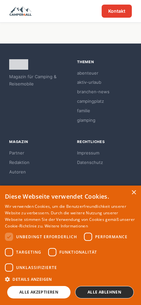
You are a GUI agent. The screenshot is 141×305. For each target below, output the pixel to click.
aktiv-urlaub (89, 82)
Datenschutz (90, 162)
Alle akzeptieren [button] (38, 292)
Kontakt (116, 11)
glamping (86, 120)
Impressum (88, 152)
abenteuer (87, 73)
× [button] (133, 192)
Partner (16, 152)
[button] (70, 279)
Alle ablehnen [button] (104, 292)
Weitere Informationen (66, 226)
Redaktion (19, 162)
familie (83, 110)
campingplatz (90, 101)
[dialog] (70, 245)
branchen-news (93, 91)
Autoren (17, 171)
